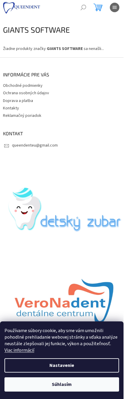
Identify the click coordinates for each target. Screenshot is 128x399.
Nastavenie (61, 365)
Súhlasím (62, 384)
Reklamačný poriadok (22, 116)
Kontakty (11, 108)
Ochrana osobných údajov (26, 93)
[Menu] (115, 7)
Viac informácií (19, 350)
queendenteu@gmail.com (35, 145)
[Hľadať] (83, 7)
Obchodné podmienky (23, 86)
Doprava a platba (18, 101)
